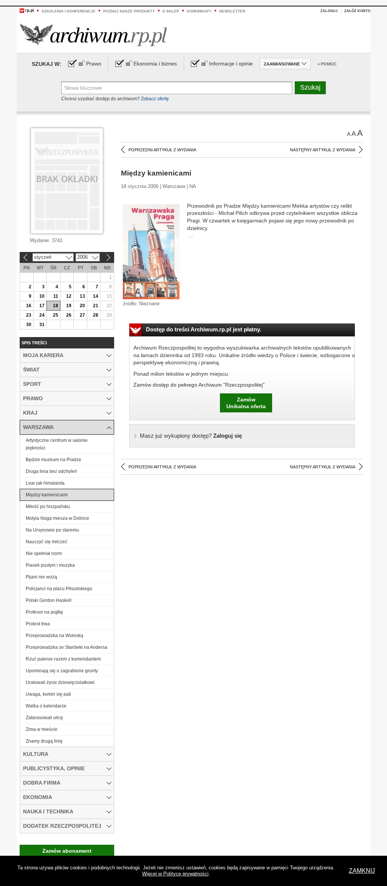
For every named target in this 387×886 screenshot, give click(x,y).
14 (95, 296)
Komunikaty (199, 11)
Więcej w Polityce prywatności (175, 874)
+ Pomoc (327, 64)
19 (68, 305)
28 (95, 315)
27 (82, 315)
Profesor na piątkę (44, 612)
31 (42, 324)
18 (55, 305)
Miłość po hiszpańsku (48, 506)
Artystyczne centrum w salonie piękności (57, 444)
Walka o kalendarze (46, 706)
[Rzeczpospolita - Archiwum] (93, 35)
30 (28, 324)
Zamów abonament (66, 851)
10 (42, 296)
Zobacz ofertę (155, 98)
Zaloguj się (191, 435)
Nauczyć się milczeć (46, 541)
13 (82, 296)
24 (42, 315)
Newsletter (232, 11)
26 (68, 315)
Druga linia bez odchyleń (51, 471)
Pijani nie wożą (41, 577)
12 (68, 296)
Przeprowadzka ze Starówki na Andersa (66, 647)
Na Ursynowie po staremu (52, 530)
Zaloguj (328, 11)
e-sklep (171, 11)
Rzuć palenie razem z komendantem (63, 659)
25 (55, 315)
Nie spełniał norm (44, 553)
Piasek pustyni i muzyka (50, 565)
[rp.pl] (27, 10)
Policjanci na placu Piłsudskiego (59, 588)
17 (42, 305)
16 (28, 305)
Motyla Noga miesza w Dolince (57, 518)
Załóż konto (357, 11)
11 (55, 296)
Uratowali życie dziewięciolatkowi (60, 682)
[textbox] (176, 87)
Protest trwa (38, 623)
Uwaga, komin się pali (48, 694)
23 (28, 315)
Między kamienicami (47, 494)
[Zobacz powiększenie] (151, 251)
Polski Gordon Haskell (48, 600)
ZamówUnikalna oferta (246, 402)
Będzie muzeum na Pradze (53, 459)
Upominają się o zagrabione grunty (62, 670)
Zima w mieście (41, 729)
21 (95, 305)
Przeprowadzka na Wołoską (54, 635)
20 (82, 305)
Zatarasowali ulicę (44, 717)
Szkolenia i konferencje (69, 11)
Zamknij (362, 870)
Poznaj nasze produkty (129, 11)
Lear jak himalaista (45, 483)
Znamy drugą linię (44, 741)
